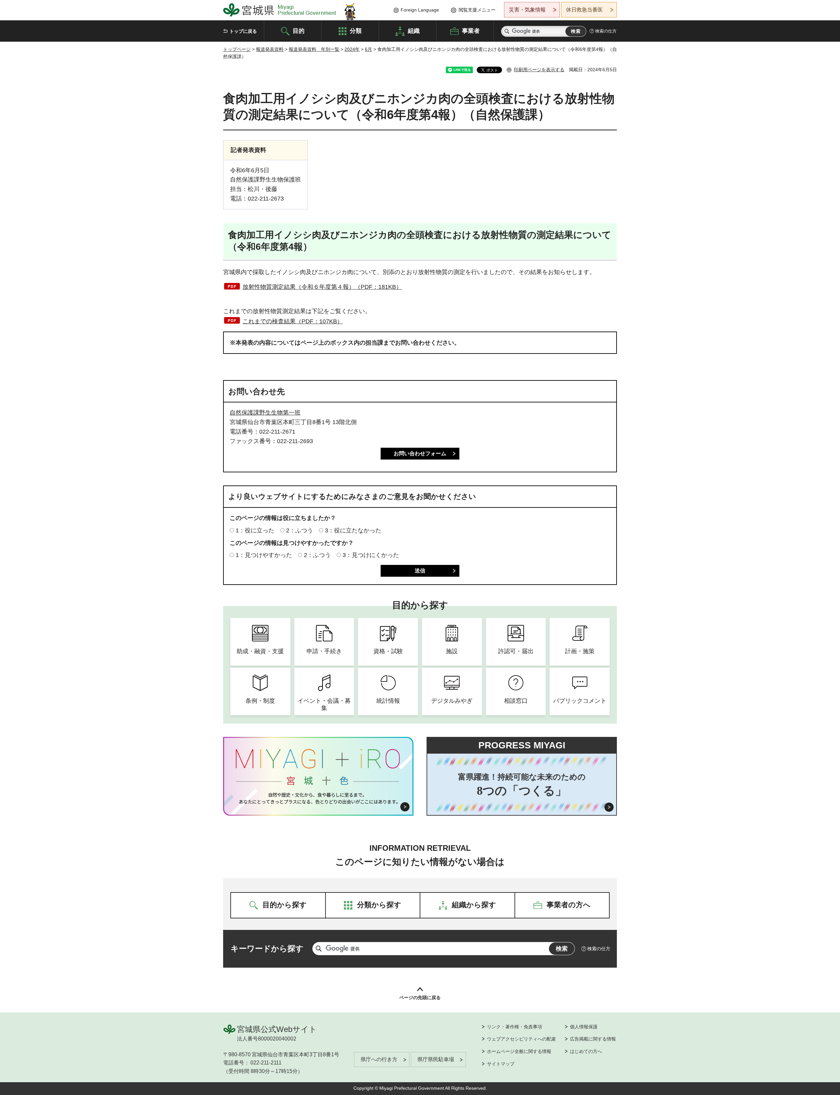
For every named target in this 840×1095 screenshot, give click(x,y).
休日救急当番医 (584, 9)
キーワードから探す (267, 948)
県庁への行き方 (379, 1059)
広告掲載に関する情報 (593, 1038)
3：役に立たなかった (353, 530)
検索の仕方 (606, 31)
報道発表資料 (270, 49)
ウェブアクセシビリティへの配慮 (521, 1038)
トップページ (237, 49)
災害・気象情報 (527, 9)
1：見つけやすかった (264, 555)
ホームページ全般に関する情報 (519, 1051)
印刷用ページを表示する (539, 69)
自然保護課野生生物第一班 (265, 412)
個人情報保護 (584, 1026)
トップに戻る (243, 31)
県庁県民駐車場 (435, 1059)
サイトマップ (500, 1063)
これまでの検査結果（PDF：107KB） (292, 321)
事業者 (471, 30)
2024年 (352, 49)
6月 (368, 49)
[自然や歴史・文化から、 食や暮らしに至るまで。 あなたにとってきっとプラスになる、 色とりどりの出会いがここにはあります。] (318, 798)
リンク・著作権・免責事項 (514, 1026)
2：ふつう (299, 530)
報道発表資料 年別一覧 (314, 49)
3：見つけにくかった (371, 555)
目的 (298, 30)
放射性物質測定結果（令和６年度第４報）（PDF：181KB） (322, 287)
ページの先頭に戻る (420, 997)
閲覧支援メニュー (477, 9)
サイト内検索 (507, 31)
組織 (414, 30)
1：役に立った (255, 530)
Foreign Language (420, 9)
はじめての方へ (586, 1051)
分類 (356, 30)
